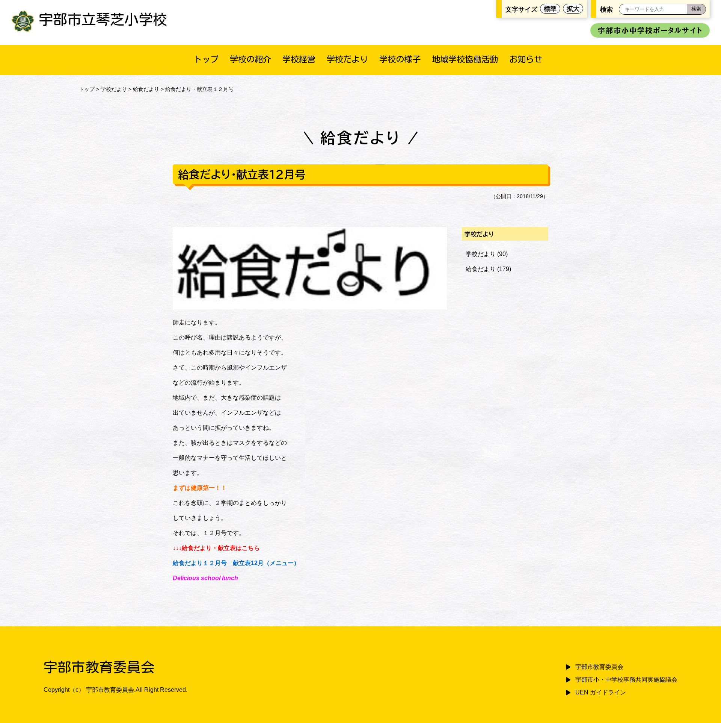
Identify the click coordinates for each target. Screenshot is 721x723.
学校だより (347, 59)
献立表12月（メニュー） (266, 563)
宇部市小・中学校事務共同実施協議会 (626, 679)
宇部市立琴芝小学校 (103, 19)
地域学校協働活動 (465, 59)
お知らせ (525, 59)
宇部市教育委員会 (599, 667)
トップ (206, 59)
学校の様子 (400, 59)
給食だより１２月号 (200, 563)
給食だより (146, 89)
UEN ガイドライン (600, 692)
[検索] (696, 9)
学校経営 (298, 59)
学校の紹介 (250, 59)
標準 (550, 8)
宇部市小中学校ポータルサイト (650, 30)
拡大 (573, 8)
